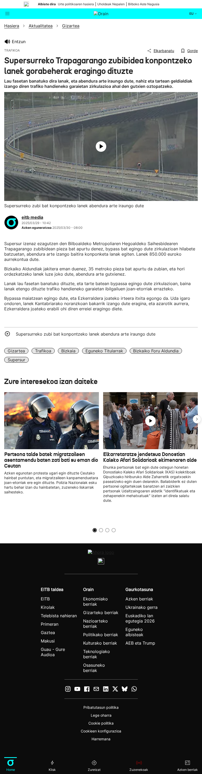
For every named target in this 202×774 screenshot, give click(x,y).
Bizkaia (68, 350)
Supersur (16, 359)
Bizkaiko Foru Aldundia (156, 350)
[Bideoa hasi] (101, 146)
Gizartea (16, 350)
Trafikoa (43, 350)
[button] (197, 419)
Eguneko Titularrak (104, 350)
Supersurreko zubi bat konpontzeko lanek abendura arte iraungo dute (85, 334)
